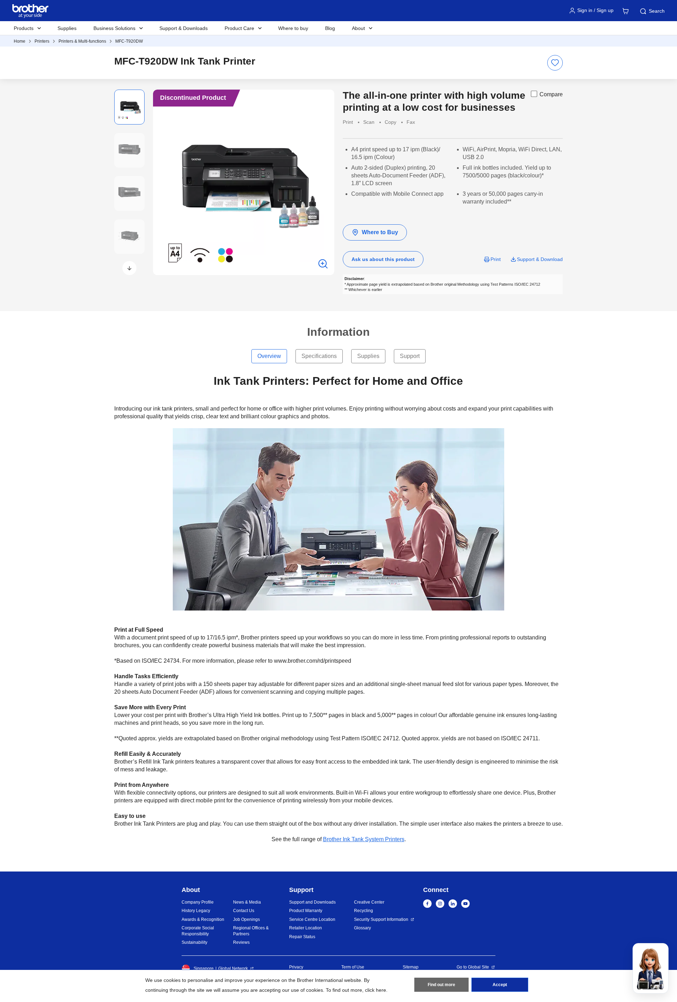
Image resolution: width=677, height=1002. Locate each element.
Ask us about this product (383, 259)
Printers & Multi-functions (82, 41)
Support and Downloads (312, 902)
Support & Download (540, 259)
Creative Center (369, 902)
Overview (269, 356)
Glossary (362, 927)
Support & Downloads (183, 28)
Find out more (441, 984)
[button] (129, 268)
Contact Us (243, 910)
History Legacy (196, 910)
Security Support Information (381, 919)
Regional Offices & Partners (251, 930)
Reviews (241, 942)
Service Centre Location (312, 919)
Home (19, 41)
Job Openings (246, 919)
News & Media (247, 902)
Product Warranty (305, 910)
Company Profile (198, 902)
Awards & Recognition (203, 919)
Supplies (67, 28)
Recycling (363, 910)
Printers (42, 41)
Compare (551, 94)
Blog (330, 28)
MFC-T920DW (129, 41)
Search (657, 11)
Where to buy (293, 28)
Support (410, 356)
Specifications (319, 356)
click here (375, 990)
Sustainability (194, 942)
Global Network (233, 968)
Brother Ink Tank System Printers (363, 839)
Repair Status (302, 936)
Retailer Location (305, 927)
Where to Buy (380, 232)
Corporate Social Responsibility (198, 930)
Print (495, 259)
